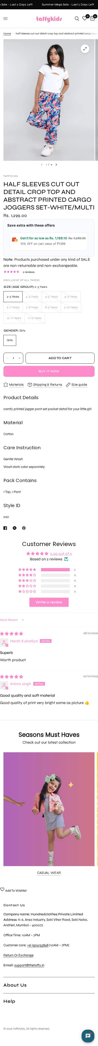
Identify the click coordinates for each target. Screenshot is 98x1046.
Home (7, 33)
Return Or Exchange (18, 955)
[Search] (77, 18)
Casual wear (49, 873)
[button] (27, 569)
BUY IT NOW (49, 371)
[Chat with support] (88, 1036)
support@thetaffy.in (29, 965)
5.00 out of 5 (61, 553)
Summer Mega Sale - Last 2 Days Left (66, 4)
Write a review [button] (49, 602)
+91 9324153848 (37, 945)
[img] (11, 633)
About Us (15, 985)
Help (9, 1001)
